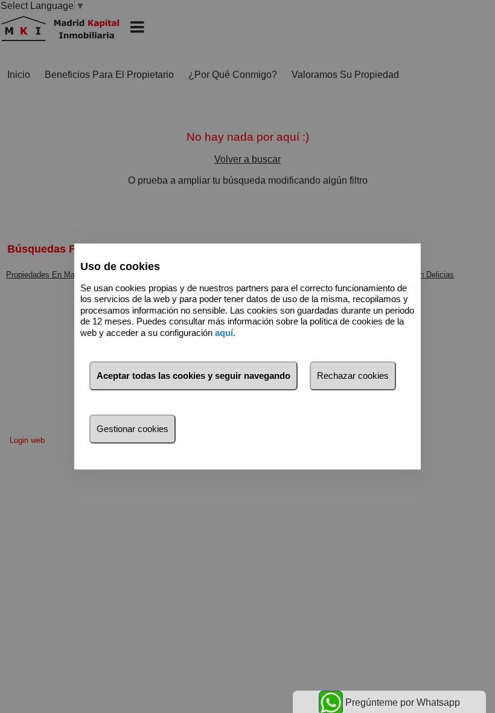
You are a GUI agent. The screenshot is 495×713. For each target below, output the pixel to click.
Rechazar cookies (353, 375)
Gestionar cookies (132, 429)
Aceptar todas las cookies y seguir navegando (193, 375)
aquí (224, 332)
